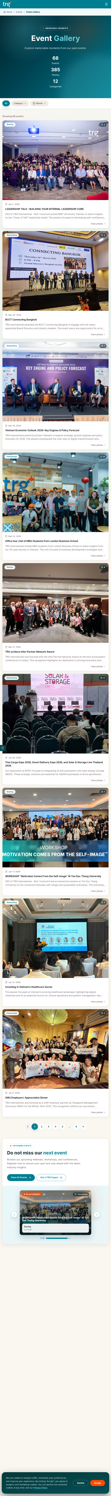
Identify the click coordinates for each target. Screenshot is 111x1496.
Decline (80, 1483)
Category (18, 103)
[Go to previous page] (28, 1126)
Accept (97, 1483)
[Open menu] (106, 4)
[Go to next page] (83, 1126)
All (6, 103)
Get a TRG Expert (49, 1177)
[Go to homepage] (7, 4)
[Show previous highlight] (14, 1214)
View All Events (21, 1177)
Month (39, 103)
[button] (55, 174)
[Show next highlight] (96, 1214)
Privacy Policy (40, 1487)
